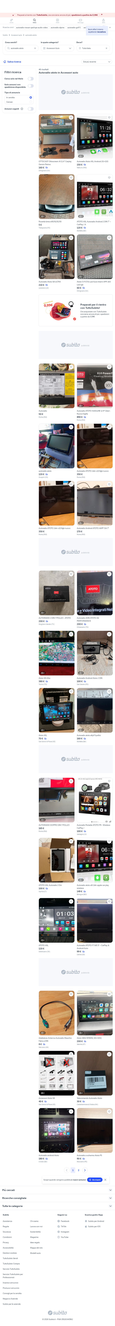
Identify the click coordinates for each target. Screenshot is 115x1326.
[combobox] (22, 48)
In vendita (10, 97)
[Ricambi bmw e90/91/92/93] (57, 203)
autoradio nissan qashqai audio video (32, 27)
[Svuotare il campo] (35, 48)
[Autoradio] (57, 392)
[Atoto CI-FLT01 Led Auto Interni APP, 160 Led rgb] (95, 263)
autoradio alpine (57, 27)
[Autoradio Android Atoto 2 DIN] (95, 658)
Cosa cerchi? (11, 42)
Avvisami (96, 1179)
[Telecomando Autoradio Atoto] (95, 1078)
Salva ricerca (14, 61)
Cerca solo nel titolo (13, 78)
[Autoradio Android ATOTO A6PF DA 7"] (95, 508)
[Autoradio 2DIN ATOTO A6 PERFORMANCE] (95, 599)
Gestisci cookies (10, 1253)
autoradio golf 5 (74, 27)
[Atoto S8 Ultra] (57, 658)
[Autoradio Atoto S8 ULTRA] (57, 263)
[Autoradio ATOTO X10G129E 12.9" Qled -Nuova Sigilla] (95, 392)
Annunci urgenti (11, 109)
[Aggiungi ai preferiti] (71, 117)
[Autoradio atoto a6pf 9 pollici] (95, 715)
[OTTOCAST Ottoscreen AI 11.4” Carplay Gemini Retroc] (57, 143)
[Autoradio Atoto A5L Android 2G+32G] (95, 143)
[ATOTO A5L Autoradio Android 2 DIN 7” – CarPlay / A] (95, 203)
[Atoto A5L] (57, 715)
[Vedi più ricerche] (110, 27)
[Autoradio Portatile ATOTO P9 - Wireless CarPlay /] (95, 807)
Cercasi (9, 102)
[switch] (31, 78)
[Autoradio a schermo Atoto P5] (95, 1135)
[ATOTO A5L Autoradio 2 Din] (57, 867)
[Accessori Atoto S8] (57, 1078)
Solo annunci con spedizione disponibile (15, 85)
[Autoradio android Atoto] (57, 1135)
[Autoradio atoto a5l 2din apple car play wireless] (95, 867)
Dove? (79, 42)
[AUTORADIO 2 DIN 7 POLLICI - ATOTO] (57, 599)
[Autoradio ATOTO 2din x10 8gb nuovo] (95, 451)
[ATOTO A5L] (57, 927)
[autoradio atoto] (57, 451)
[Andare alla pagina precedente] (67, 1170)
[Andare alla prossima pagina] (85, 1170)
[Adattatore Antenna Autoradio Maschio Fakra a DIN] (57, 1020)
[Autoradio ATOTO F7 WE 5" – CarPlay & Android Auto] (95, 927)
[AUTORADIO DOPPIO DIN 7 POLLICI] (57, 807)
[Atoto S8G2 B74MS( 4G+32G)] (95, 1020)
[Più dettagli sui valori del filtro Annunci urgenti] (22, 109)
